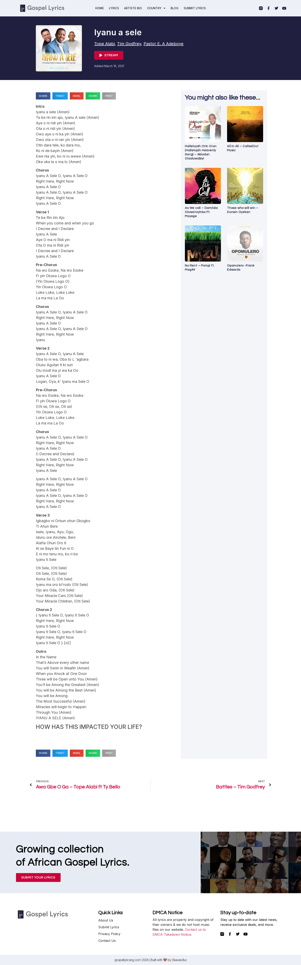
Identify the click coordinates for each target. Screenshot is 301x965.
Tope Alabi (104, 43)
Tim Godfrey (129, 43)
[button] (43, 95)
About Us (105, 920)
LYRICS (114, 8)
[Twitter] (276, 8)
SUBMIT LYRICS (195, 8)
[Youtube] (284, 8)
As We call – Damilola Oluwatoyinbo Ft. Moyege (201, 212)
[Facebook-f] (268, 8)
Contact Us (107, 941)
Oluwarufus (179, 960)
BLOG (175, 8)
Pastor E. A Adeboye (163, 43)
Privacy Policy (109, 934)
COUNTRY (154, 8)
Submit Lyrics (108, 927)
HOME (99, 8)
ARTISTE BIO (133, 8)
